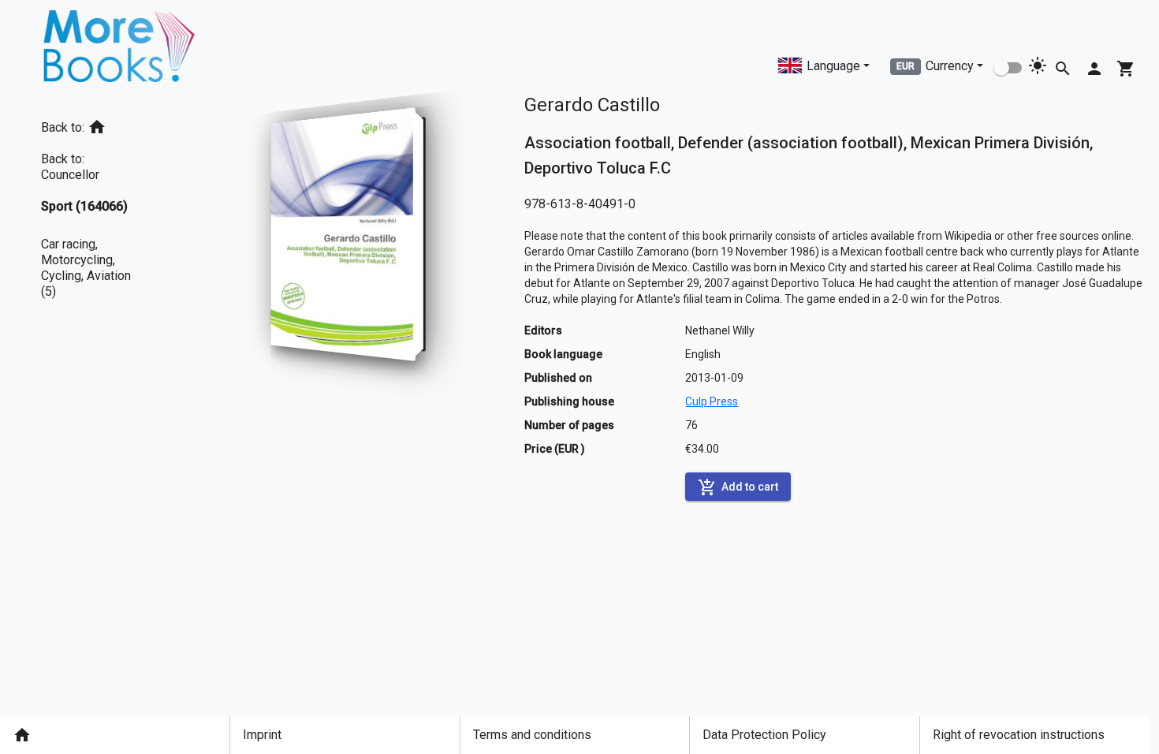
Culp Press (711, 401)
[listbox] (96, 203)
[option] (96, 124)
